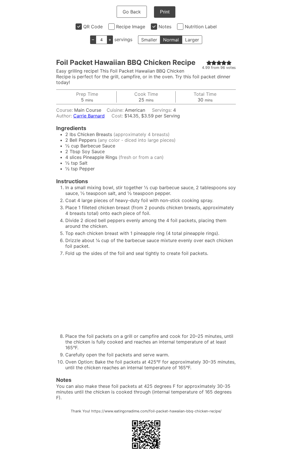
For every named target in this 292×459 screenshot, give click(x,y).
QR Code (93, 26)
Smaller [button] (149, 40)
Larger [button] (192, 40)
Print (164, 11)
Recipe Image (130, 26)
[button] (209, 62)
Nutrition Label (201, 26)
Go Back (132, 12)
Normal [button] (171, 40)
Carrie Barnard (89, 116)
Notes (165, 26)
